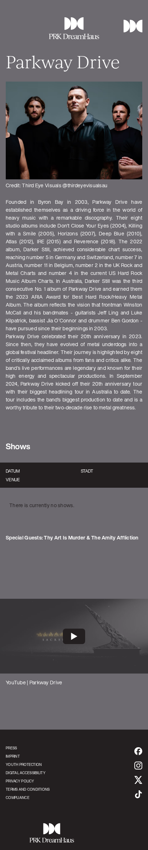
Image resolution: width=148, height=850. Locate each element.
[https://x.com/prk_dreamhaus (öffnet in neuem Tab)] (138, 780)
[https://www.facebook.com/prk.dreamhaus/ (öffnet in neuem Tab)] (138, 751)
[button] (130, 26)
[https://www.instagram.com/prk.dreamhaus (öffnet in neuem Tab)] (138, 765)
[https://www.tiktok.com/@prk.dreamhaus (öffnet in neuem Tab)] (138, 794)
